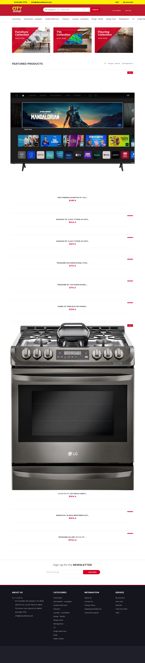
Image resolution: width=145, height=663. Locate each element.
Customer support (91, 613)
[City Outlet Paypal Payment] (70, 652)
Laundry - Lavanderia (80, 19)
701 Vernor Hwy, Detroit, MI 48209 (28, 608)
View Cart (119, 601)
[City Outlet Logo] (17, 10)
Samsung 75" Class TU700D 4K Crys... (72, 219)
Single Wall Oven (59, 631)
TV (133, 19)
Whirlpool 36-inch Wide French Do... (72, 515)
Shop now (20, 38)
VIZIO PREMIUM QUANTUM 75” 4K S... (72, 197)
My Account (128, 2)
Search (95, 10)
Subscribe (92, 572)
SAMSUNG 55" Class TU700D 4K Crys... (72, 241)
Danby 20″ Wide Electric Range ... (72, 306)
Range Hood (111, 19)
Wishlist (118, 605)
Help (117, 613)
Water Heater (58, 639)
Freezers (65, 19)
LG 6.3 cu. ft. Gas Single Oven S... (72, 494)
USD (117, 2)
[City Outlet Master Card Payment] (74, 652)
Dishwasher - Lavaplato (33, 19)
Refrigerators (124, 19)
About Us (88, 598)
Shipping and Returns (92, 609)
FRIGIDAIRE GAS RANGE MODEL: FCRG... (72, 263)
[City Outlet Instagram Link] (75, 579)
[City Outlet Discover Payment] (78, 652)
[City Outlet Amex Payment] (82, 652)
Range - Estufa (97, 19)
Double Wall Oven (52, 19)
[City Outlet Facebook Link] (65, 579)
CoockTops (16, 19)
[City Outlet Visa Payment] (62, 652)
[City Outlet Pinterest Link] (80, 579)
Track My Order (121, 609)
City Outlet (72, 659)
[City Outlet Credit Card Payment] (66, 652)
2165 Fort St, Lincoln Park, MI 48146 (28, 605)
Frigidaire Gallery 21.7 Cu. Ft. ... (72, 537)
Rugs (55, 635)
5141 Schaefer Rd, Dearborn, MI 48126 (29, 601)
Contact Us (88, 601)
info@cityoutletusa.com (41, 2)
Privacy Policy (89, 605)
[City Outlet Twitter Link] (70, 579)
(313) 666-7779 (20, 2)
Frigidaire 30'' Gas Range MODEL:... (72, 285)
